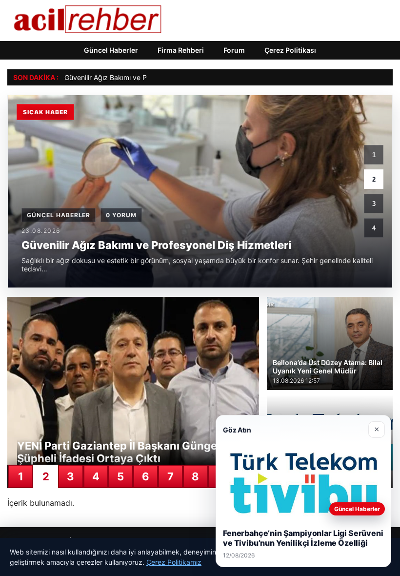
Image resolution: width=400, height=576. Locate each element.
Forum (234, 50)
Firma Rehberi (181, 50)
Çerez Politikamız (173, 562)
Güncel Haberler (111, 50)
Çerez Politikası (290, 50)
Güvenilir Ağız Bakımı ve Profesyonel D (125, 77)
